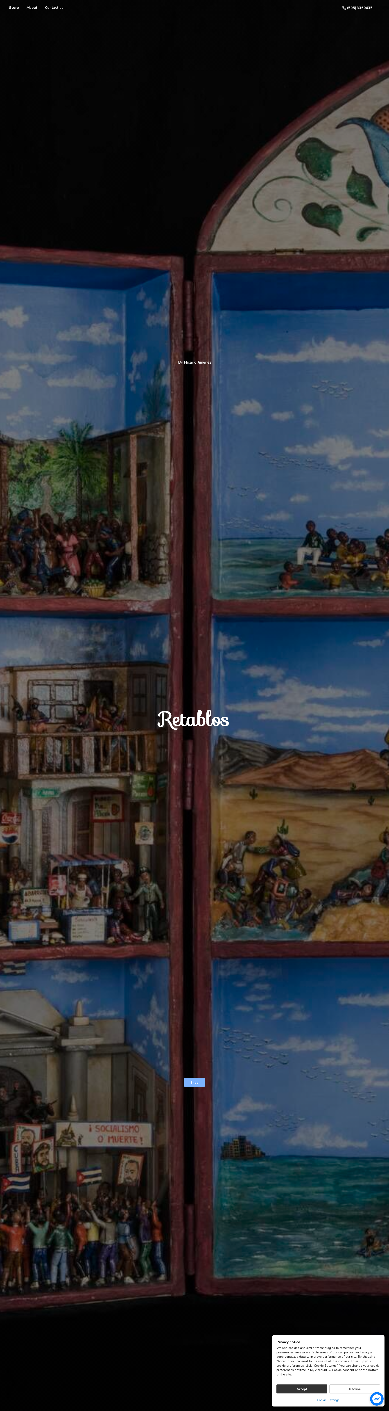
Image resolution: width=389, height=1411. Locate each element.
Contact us (54, 7)
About (32, 7)
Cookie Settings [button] (328, 1400)
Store (14, 7)
